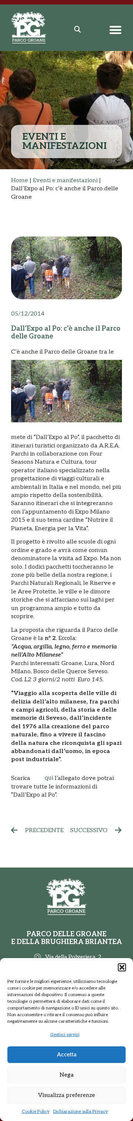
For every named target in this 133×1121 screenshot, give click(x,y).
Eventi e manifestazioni (65, 180)
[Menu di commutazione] (115, 29)
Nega (66, 1074)
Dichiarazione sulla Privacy (80, 1111)
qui (49, 777)
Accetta (66, 1054)
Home (19, 180)
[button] (122, 967)
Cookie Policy (36, 1111)
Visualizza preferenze (66, 1095)
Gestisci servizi (64, 1034)
